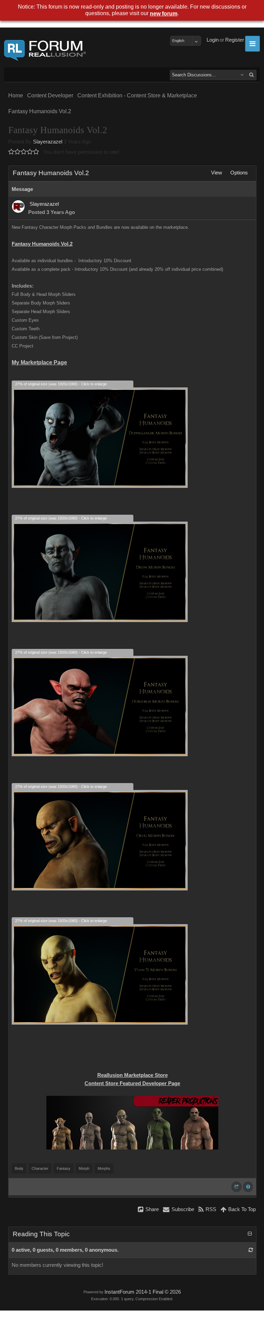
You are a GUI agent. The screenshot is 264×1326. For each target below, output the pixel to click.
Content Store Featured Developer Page (132, 1083)
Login (213, 40)
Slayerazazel (47, 142)
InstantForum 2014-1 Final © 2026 (142, 1292)
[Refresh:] (251, 1250)
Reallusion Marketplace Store (132, 1075)
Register (234, 40)
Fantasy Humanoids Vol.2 (39, 111)
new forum (163, 14)
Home (15, 95)
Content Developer (50, 95)
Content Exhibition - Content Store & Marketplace (137, 95)
